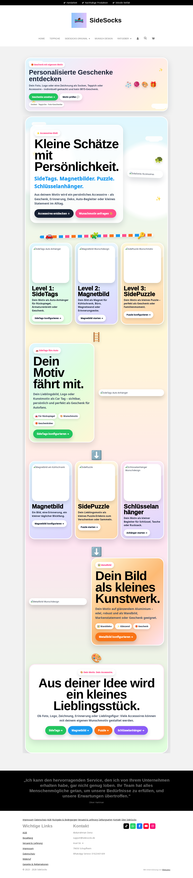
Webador (166, 870)
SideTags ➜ (56, 730)
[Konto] (137, 38)
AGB (49, 819)
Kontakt (117, 819)
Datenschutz (40, 819)
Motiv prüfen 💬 (71, 96)
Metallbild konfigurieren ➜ (116, 637)
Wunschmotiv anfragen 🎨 (96, 213)
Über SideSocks (128, 819)
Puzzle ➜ (103, 730)
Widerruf (27, 859)
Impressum (28, 819)
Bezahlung (28, 837)
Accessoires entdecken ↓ (54, 213)
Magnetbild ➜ (80, 730)
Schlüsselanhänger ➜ (131, 730)
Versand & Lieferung (88, 819)
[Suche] (145, 38)
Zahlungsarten (105, 819)
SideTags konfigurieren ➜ (53, 434)
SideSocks (106, 20)
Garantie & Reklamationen (35, 864)
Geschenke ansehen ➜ (43, 96)
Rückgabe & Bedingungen (64, 819)
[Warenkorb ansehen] (153, 38)
